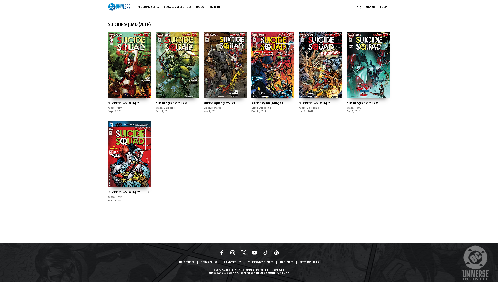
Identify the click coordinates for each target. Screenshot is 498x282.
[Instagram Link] (232, 252)
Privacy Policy (232, 262)
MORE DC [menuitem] (215, 7)
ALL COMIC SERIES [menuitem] (148, 7)
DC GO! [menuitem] (200, 7)
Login (384, 7)
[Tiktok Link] (265, 252)
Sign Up (371, 7)
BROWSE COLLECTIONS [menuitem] (178, 7)
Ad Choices (286, 262)
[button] (359, 7)
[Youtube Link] (254, 252)
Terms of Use (209, 262)
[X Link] (243, 252)
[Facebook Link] (221, 252)
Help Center (186, 262)
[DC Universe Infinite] (119, 7)
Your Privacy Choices (260, 262)
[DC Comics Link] (276, 252)
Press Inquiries (309, 262)
